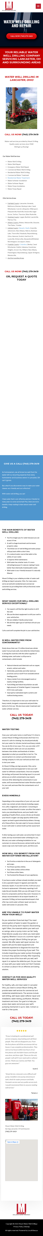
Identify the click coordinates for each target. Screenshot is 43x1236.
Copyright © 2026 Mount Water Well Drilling (21, 1224)
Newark (22, 228)
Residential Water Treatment (19, 178)
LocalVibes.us (33, 1230)
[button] (21, 36)
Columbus (23, 244)
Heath (27, 228)
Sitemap (27, 1227)
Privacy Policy (18, 1227)
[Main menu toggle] (38, 6)
